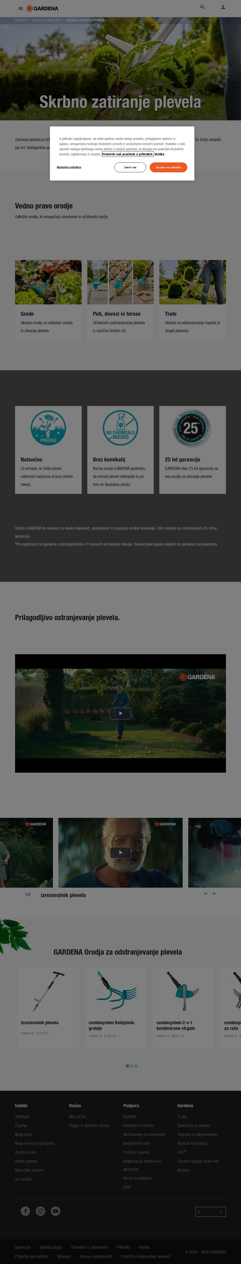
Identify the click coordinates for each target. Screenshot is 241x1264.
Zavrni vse (130, 167)
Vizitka (159, 154)
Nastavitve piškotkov (69, 167)
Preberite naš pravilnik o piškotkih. (127, 154)
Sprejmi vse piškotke (168, 167)
